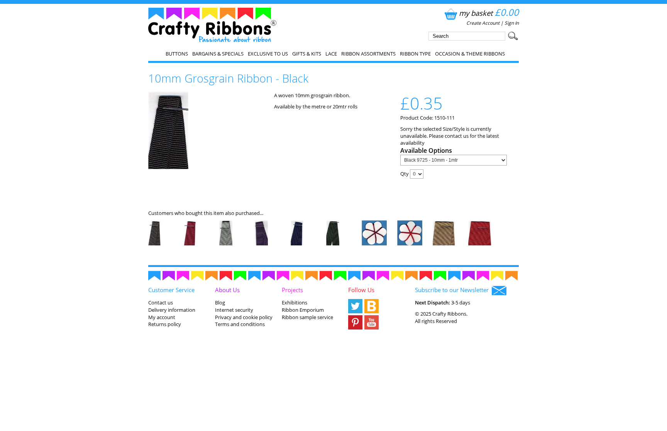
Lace (331, 53)
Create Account (482, 23)
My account (161, 317)
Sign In (511, 23)
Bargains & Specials (218, 53)
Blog (220, 302)
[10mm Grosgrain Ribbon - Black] (168, 167)
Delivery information (171, 309)
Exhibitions (294, 302)
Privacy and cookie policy (244, 317)
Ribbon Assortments (368, 53)
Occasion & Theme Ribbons (470, 53)
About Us (227, 290)
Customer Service (171, 290)
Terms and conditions (240, 324)
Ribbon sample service (307, 317)
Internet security (234, 309)
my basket (489, 13)
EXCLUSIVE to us (268, 53)
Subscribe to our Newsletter (453, 290)
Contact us (160, 302)
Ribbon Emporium (303, 309)
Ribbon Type (415, 53)
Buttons (177, 53)
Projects (292, 290)
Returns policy (164, 324)
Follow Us (361, 290)
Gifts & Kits (306, 53)
